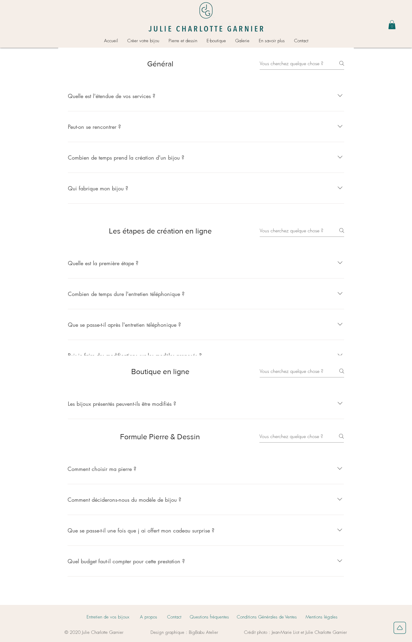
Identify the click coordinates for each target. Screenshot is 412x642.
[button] (392, 24)
